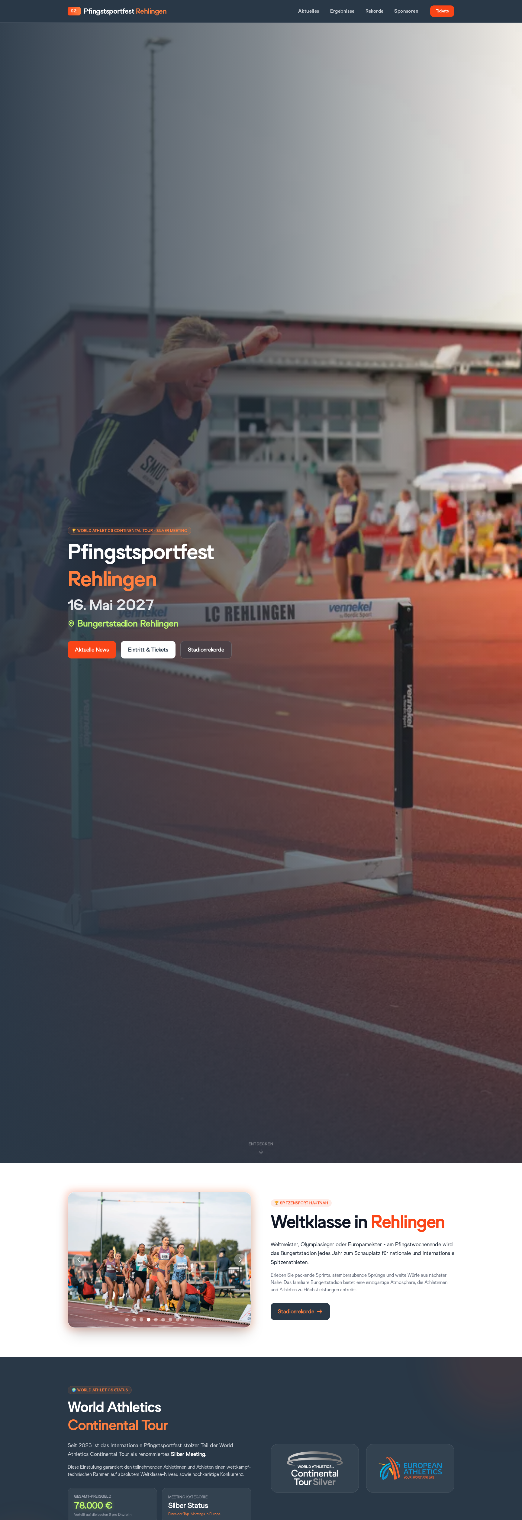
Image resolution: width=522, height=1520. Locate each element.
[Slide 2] (134, 1319)
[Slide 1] (127, 1319)
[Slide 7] (170, 1319)
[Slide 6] (163, 1319)
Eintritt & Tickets (148, 649)
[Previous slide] (79, 1260)
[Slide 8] (177, 1319)
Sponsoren (406, 11)
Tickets (442, 11)
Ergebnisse (342, 11)
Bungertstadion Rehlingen (128, 623)
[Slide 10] (192, 1319)
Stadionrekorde (206, 649)
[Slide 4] (148, 1319)
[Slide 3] (141, 1319)
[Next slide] (240, 1260)
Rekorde (375, 11)
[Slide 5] (156, 1319)
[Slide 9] (185, 1319)
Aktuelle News (92, 649)
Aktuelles (308, 11)
